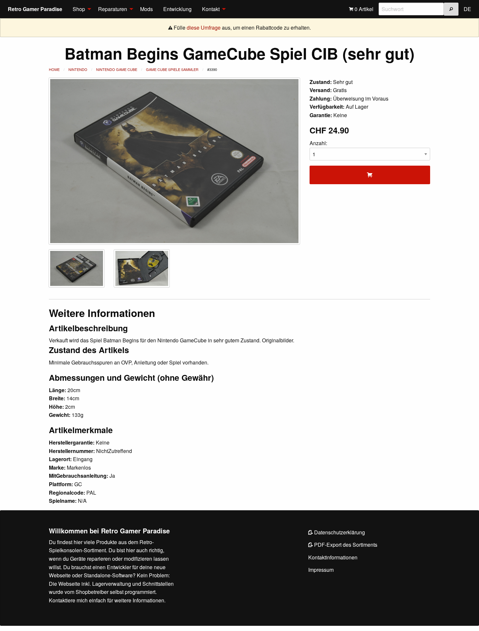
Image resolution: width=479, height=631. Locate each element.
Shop (79, 9)
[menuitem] (80, 9)
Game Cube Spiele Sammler (172, 69)
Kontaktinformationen (332, 557)
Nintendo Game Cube (116, 69)
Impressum (321, 569)
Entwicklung (177, 9)
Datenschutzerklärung (339, 532)
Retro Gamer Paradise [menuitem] (35, 9)
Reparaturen (112, 9)
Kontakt (211, 9)
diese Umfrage (204, 27)
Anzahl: (318, 143)
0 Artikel (363, 9)
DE (467, 9)
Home (54, 69)
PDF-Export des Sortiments (345, 544)
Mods (146, 9)
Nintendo (77, 69)
